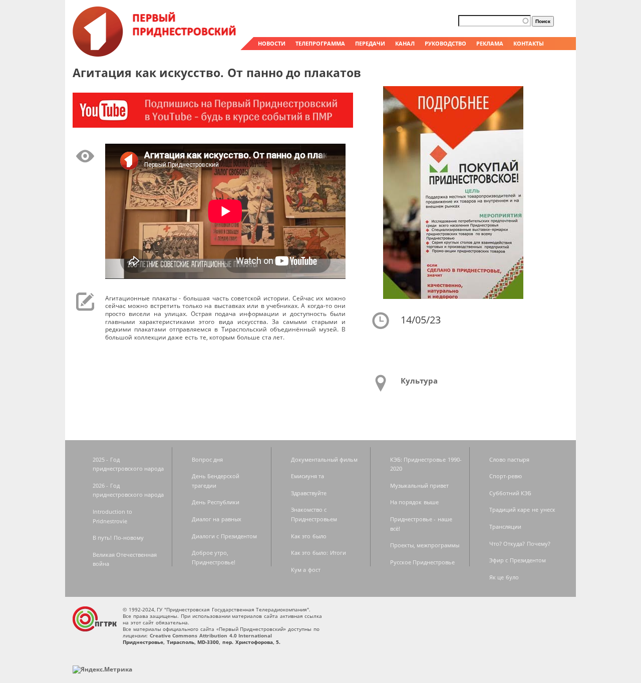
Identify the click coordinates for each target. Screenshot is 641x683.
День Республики (216, 502)
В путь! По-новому (118, 537)
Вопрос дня (207, 459)
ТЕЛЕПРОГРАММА (320, 43)
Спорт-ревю (505, 476)
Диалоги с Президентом (224, 536)
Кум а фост (305, 569)
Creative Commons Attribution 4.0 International (211, 635)
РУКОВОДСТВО (445, 43)
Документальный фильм (324, 459)
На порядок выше (414, 502)
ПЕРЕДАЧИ (370, 43)
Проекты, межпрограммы (425, 545)
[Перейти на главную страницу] (155, 54)
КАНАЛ (405, 43)
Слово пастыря (509, 459)
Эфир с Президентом (517, 560)
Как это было (309, 536)
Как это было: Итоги (318, 552)
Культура (419, 381)
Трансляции (505, 526)
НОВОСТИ (271, 43)
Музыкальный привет (419, 485)
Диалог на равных (216, 519)
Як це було (504, 577)
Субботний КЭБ (510, 493)
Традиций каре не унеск (522, 509)
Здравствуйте (309, 493)
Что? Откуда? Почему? (519, 543)
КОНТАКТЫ (528, 43)
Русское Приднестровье (422, 562)
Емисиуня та (308, 476)
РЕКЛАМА (489, 43)
